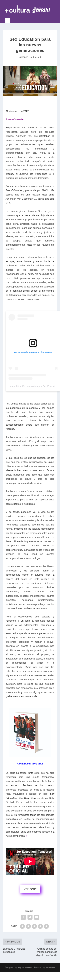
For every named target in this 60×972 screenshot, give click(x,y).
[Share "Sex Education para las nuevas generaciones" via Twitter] (30, 917)
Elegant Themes (25, 968)
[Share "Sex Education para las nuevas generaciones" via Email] (36, 917)
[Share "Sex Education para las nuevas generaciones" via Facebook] (23, 917)
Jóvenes (23, 57)
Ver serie (30, 889)
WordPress (50, 968)
